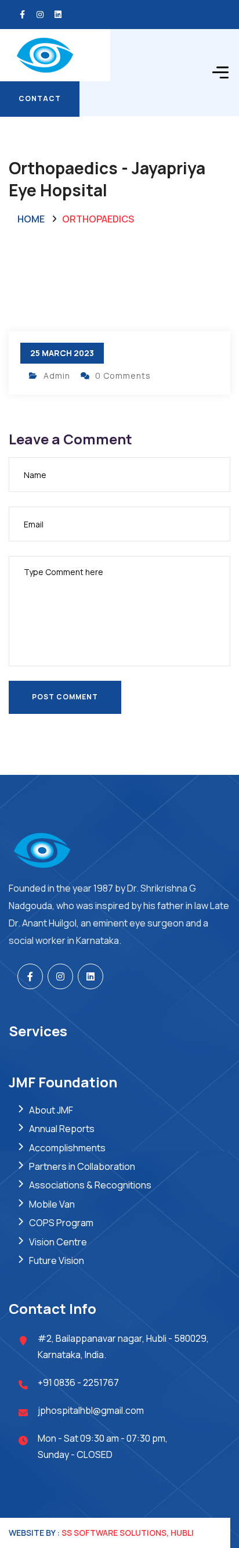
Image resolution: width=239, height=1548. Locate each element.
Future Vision (56, 1260)
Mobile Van (52, 1204)
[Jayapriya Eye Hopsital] (55, 54)
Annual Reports (62, 1128)
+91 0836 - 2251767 (78, 1382)
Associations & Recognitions (90, 1185)
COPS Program (61, 1222)
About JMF (51, 1110)
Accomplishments (67, 1147)
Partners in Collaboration (82, 1166)
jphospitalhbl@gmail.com (91, 1410)
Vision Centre (58, 1241)
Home (31, 219)
